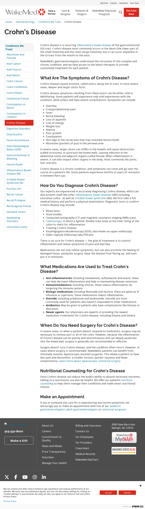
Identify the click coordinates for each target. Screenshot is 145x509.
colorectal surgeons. (114, 409)
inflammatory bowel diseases (94, 194)
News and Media (52, 446)
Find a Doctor (52, 12)
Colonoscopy (53, 221)
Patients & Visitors (81, 12)
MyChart (104, 3)
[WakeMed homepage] (25, 12)
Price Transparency (54, 451)
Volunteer (123, 3)
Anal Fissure (14, 69)
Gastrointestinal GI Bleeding (18, 156)
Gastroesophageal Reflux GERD (18, 147)
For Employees (84, 437)
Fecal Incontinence (18, 140)
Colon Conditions (17, 87)
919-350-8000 (14, 431)
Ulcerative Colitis (17, 227)
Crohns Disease (16, 122)
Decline (127, 492)
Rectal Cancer (15, 194)
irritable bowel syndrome (90, 198)
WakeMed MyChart (86, 459)
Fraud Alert (82, 448)
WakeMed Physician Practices (104, 12)
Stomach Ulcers (16, 212)
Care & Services (65, 12)
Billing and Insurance (88, 425)
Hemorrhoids (15, 164)
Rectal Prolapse (16, 200)
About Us (47, 425)
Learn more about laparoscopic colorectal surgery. (90, 361)
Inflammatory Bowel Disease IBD (19, 171)
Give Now (134, 3)
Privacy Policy (9, 501)
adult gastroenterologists (82, 409)
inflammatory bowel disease (94, 45)
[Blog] (124, 453)
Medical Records (85, 454)
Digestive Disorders (18, 128)
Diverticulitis (14, 134)
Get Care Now (131, 12)
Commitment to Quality (52, 438)
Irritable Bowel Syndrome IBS (16, 181)
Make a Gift (19, 441)
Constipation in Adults (16, 106)
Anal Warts (13, 75)
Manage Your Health (54, 463)
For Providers (83, 442)
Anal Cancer (14, 63)
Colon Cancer (15, 81)
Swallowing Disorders (13, 219)
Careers (113, 3)
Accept (108, 492)
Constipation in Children (16, 115)
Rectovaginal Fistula (19, 206)
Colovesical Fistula (18, 98)
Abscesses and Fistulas (15, 56)
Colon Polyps (14, 92)
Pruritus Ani (14, 188)
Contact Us (82, 431)
